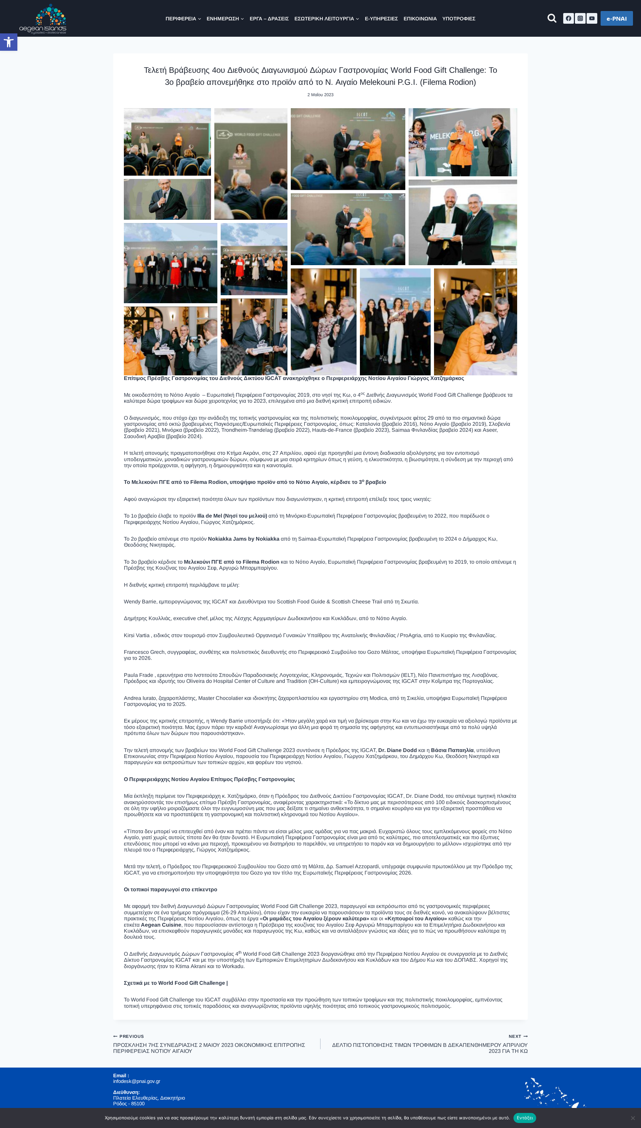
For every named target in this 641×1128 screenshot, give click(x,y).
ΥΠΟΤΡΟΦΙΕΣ (458, 18)
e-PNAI (617, 18)
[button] (8, 42)
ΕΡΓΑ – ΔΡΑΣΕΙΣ (269, 18)
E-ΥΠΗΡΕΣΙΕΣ (381, 18)
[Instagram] (580, 18)
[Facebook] (568, 18)
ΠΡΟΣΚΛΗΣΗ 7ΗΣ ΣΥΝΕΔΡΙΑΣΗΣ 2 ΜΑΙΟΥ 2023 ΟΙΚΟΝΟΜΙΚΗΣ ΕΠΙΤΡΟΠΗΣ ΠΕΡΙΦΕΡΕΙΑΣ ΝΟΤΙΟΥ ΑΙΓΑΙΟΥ (209, 1044)
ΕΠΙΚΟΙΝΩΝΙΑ (420, 18)
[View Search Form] (552, 18)
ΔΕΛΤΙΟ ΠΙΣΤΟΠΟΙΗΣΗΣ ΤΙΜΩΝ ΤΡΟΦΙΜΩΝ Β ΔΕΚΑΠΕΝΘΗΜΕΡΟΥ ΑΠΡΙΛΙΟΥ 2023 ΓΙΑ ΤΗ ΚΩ (430, 1044)
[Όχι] (632, 1118)
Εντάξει (525, 1117)
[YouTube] (592, 18)
